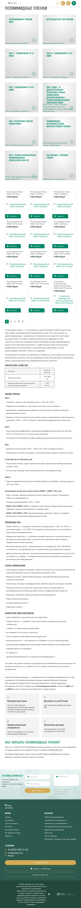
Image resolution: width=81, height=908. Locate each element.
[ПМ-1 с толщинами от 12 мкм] (21, 63)
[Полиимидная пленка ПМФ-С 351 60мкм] (64, 205)
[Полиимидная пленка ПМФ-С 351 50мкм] (40, 205)
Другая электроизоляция (54, 830)
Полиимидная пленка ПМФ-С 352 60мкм (62, 223)
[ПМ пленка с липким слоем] (59, 165)
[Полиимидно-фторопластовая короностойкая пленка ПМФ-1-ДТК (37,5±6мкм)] (64, 299)
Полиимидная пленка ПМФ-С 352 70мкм (15, 253)
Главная (8, 817)
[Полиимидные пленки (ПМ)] (21, 29)
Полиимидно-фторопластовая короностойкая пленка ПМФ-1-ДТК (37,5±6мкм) (63, 285)
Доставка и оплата (12, 830)
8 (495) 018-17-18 (55, 750)
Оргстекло (49, 833)
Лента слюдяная (51, 836)
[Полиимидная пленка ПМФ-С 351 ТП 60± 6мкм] (40, 299)
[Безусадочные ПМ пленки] (59, 29)
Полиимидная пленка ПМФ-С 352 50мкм (38, 223)
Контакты (8, 826)
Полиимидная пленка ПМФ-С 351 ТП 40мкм (62, 253)
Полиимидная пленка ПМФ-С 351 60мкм (62, 193)
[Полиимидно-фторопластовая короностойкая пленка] (59, 131)
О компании (9, 820)
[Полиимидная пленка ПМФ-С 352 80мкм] (40, 265)
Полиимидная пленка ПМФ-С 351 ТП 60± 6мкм (39, 283)
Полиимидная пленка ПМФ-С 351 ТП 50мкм (15, 283)
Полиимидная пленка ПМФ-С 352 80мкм (38, 253)
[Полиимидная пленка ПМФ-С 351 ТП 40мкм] (64, 265)
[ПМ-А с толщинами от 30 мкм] (59, 63)
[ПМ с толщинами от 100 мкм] (21, 97)
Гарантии (8, 836)
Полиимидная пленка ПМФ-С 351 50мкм (38, 193)
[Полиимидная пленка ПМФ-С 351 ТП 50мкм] (17, 299)
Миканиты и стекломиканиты (56, 823)
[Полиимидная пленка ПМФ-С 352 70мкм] (17, 265)
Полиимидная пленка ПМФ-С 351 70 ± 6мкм (15, 223)
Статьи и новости (11, 823)
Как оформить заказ (12, 833)
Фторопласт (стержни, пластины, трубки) (60, 839)
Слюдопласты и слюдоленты (55, 820)
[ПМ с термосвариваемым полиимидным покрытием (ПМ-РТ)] (21, 165)
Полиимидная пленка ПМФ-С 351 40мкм (15, 193)
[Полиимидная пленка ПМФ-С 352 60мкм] (64, 235)
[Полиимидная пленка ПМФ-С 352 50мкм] (40, 235)
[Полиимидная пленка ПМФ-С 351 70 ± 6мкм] (17, 235)
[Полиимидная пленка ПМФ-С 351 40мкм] (17, 205)
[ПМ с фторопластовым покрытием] (21, 131)
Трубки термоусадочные (54, 817)
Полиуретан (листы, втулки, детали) (58, 826)
